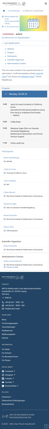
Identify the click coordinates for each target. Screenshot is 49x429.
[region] (24, 118)
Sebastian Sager (27, 77)
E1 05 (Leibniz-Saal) (12, 27)
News (4, 320)
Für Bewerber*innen (10, 357)
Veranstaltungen (8, 327)
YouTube (8, 382)
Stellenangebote (8, 334)
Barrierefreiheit (8, 404)
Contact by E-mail (12, 309)
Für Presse (6, 360)
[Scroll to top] (46, 426)
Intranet (5, 338)
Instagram (9, 375)
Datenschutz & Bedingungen (13, 400)
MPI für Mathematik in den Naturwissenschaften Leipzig (12, 20)
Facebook (9, 371)
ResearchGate (11, 386)
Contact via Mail (12, 267)
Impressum (6, 397)
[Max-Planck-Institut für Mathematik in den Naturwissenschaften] (4, 11)
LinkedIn (8, 378)
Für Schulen (7, 353)
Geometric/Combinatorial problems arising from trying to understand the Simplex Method (27, 112)
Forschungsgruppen (10, 323)
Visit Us (8, 298)
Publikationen (7, 330)
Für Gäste (6, 349)
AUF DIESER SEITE (12, 43)
